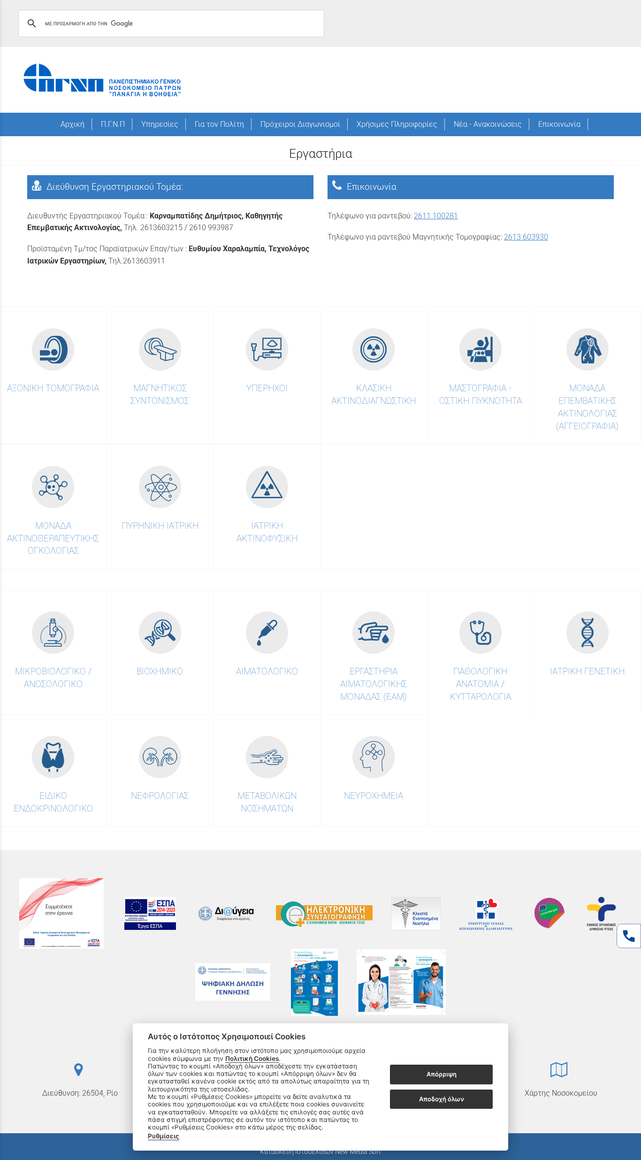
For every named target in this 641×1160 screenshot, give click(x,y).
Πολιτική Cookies (252, 1058)
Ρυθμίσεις (163, 1136)
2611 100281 (436, 215)
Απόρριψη (442, 1074)
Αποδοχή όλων (441, 1099)
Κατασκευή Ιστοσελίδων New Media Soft (320, 1151)
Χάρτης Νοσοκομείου (561, 1093)
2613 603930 (526, 236)
